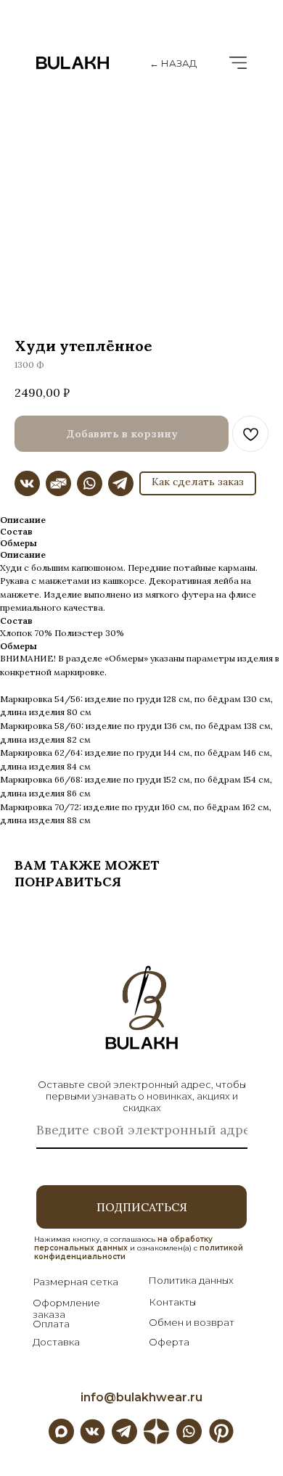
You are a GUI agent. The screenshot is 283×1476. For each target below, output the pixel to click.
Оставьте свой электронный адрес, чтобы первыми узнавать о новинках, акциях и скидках (142, 1096)
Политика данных (191, 1280)
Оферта (169, 1342)
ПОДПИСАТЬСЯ (142, 1207)
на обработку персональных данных (123, 1243)
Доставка (56, 1342)
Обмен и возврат (191, 1322)
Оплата (51, 1323)
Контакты (172, 1302)
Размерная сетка (75, 1281)
